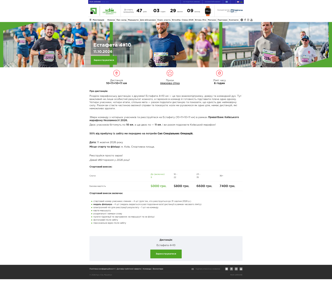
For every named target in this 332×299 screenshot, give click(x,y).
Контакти (233, 20)
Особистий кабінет (212, 1)
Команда (147, 269)
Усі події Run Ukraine (191, 1)
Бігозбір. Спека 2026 (182, 20)
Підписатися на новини (208, 269)
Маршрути (133, 20)
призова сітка (170, 83)
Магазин (212, 20)
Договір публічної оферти (129, 269)
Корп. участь (164, 20)
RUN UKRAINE (99, 2)
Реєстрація (98, 20)
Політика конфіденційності (102, 269)
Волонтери (158, 269)
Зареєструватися (104, 60)
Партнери (222, 20)
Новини (111, 20)
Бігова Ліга (200, 20)
